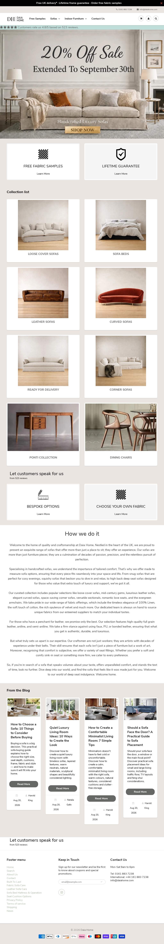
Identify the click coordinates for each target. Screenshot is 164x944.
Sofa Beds (121, 254)
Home (10, 867)
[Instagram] (61, 892)
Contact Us (98, 18)
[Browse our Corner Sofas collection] (121, 360)
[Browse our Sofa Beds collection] (121, 224)
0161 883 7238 (125, 9)
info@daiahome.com (148, 9)
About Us (12, 874)
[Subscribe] (101, 881)
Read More (23, 784)
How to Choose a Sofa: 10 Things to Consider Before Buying (23, 730)
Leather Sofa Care (17, 889)
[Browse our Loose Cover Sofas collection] (43, 224)
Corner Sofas (121, 390)
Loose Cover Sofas (43, 254)
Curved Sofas (121, 322)
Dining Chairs (121, 457)
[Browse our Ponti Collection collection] (43, 427)
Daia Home (87, 930)
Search (11, 871)
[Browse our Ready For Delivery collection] (43, 360)
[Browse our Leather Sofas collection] (43, 292)
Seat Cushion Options (19, 896)
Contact (11, 878)
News (10, 911)
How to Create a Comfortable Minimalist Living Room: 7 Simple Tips (100, 736)
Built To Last (14, 882)
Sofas (53, 18)
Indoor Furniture (74, 18)
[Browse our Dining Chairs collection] (120, 427)
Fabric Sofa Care (16, 885)
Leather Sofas (43, 322)
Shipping (12, 907)
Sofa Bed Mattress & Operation (24, 892)
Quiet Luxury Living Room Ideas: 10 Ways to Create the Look (61, 736)
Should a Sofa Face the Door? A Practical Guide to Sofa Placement (140, 736)
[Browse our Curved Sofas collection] (121, 292)
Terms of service (16, 904)
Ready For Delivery (43, 390)
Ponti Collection (43, 457)
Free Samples (37, 18)
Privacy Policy (15, 900)
